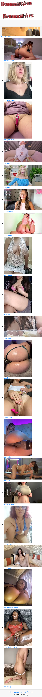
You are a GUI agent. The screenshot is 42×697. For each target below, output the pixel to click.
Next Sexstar (5, 37)
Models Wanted (27, 692)
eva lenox (8, 378)
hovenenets (8, 211)
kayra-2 (7, 314)
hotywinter (8, 568)
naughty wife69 (10, 140)
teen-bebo (8, 275)
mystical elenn (9, 100)
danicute (7, 457)
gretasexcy (8, 544)
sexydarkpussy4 (10, 647)
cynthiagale (8, 235)
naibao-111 (8, 338)
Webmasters (14, 692)
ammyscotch (9, 61)
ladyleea (7, 188)
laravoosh (8, 417)
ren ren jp (7, 687)
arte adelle (8, 481)
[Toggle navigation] (4, 10)
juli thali (7, 164)
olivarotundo (9, 505)
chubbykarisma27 (11, 608)
